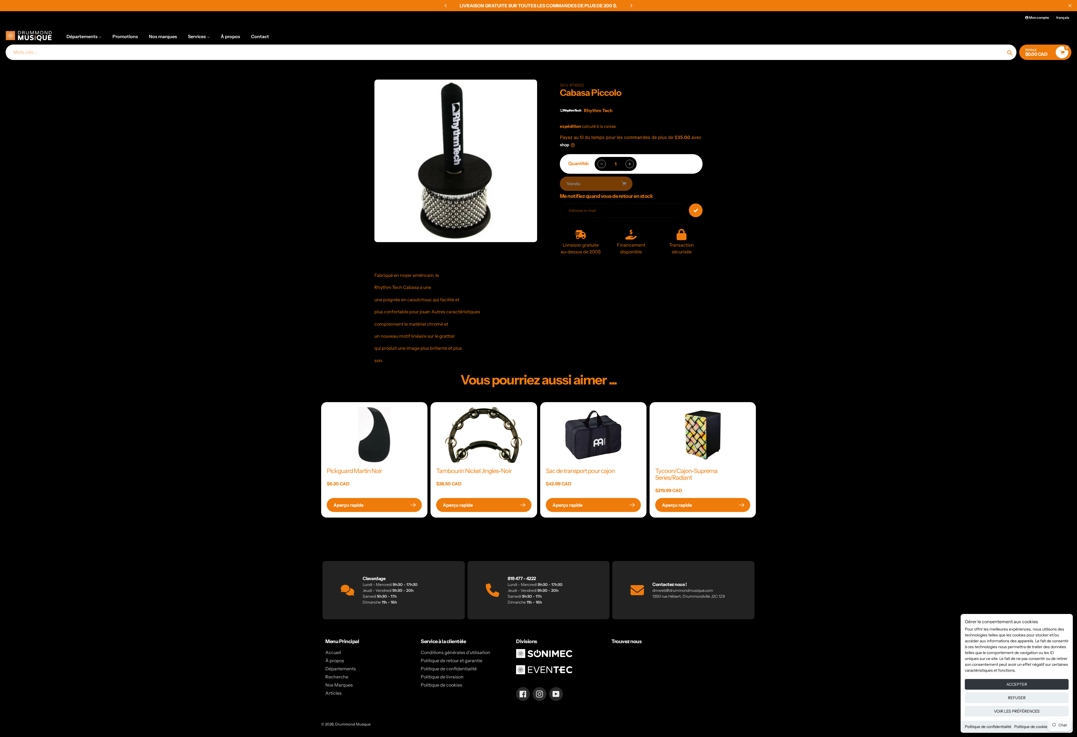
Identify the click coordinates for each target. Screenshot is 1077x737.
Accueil (333, 652)
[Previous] (446, 5)
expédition (571, 126)
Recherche (336, 677)
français (1062, 17)
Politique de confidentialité (988, 726)
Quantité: (578, 163)
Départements (340, 668)
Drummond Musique (352, 724)
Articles (333, 693)
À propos (334, 660)
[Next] (631, 5)
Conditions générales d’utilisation (455, 652)
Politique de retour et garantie (451, 660)
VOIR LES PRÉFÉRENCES (1017, 711)
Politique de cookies (1031, 726)
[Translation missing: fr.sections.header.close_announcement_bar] (1070, 5)
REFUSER (1017, 697)
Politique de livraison (442, 677)
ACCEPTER (1016, 684)
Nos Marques (339, 685)
